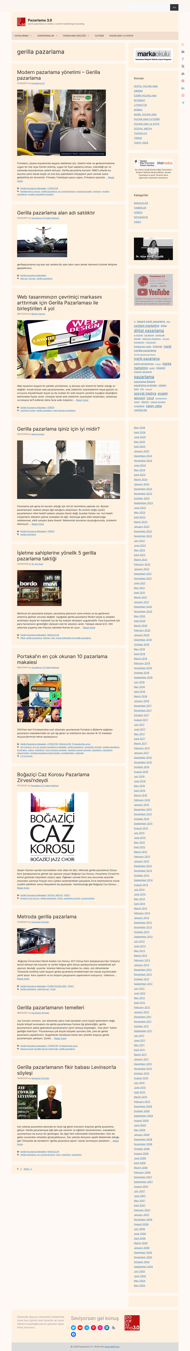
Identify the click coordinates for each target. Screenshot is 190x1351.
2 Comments (26, 756)
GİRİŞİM (138, 91)
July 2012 (139, 988)
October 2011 (141, 1026)
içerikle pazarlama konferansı (145, 355)
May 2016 (139, 786)
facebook (149, 335)
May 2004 (139, 1280)
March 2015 (140, 852)
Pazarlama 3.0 (40, 20)
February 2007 (142, 1210)
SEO (142, 389)
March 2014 (140, 908)
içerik (167, 346)
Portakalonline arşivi (81, 744)
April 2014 (139, 903)
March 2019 (140, 658)
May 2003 (139, 1285)
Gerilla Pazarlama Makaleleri (33, 188)
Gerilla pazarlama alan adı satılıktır (56, 213)
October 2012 (141, 979)
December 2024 (143, 456)
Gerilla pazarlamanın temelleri (50, 1007)
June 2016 (140, 781)
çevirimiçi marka (27, 410)
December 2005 (143, 1252)
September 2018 (143, 677)
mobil (152, 368)
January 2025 (141, 451)
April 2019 (139, 654)
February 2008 (142, 1172)
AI (135, 322)
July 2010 (139, 1082)
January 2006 (142, 1247)
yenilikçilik (140, 410)
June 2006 (140, 1233)
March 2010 (140, 1097)
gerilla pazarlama (49, 191)
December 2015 (143, 809)
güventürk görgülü (92, 747)
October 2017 (141, 715)
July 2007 (139, 1191)
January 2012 (141, 1012)
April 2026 (139, 432)
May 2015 (139, 842)
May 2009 (139, 1130)
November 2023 (143, 493)
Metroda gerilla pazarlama (47, 916)
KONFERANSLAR (46, 35)
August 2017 (141, 720)
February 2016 (142, 800)
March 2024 (140, 479)
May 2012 (139, 998)
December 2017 (143, 705)
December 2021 (143, 573)
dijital (22, 638)
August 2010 (141, 1078)
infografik (165, 339)
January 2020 (141, 635)
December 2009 (143, 1106)
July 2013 (139, 941)
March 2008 (140, 1167)
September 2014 (143, 880)
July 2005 (139, 1271)
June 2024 (140, 465)
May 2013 (139, 951)
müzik (60, 898)
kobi (53, 638)
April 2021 (139, 592)
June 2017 (139, 729)
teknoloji (139, 398)
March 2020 (140, 625)
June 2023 (140, 507)
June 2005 (140, 1276)
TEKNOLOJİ (140, 133)
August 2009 (141, 1120)
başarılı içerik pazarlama (151, 321)
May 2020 (139, 616)
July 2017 (139, 724)
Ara (128, 3)
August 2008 (141, 1153)
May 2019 (139, 649)
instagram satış (142, 346)
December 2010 (143, 1064)
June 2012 (139, 993)
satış (136, 389)
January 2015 (141, 861)
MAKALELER (53, 635)
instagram (151, 342)
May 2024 (139, 470)
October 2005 (142, 1262)
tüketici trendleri (158, 402)
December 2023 (143, 489)
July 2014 (139, 889)
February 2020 (142, 630)
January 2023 (141, 526)
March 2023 (140, 522)
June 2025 (140, 437)
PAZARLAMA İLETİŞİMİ (147, 119)
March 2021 (140, 597)
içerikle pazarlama (111, 747)
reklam (162, 385)
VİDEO (67, 895)
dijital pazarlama (149, 330)
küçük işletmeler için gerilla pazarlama (73, 638)
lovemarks (22, 750)
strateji (163, 393)
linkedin (158, 364)
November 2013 (143, 927)
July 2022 (139, 540)
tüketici (145, 402)
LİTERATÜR (52, 188)
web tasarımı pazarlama (64, 410)
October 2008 (142, 1148)
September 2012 (143, 984)
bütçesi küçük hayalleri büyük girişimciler (39, 1049)
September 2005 (143, 1266)
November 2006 (143, 1219)
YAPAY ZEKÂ (141, 142)
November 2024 (143, 460)
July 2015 (139, 833)
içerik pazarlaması (144, 363)
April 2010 (139, 1092)
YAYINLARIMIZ (21, 35)
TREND (138, 138)
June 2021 (139, 583)
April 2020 (139, 621)
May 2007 (139, 1200)
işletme (46, 638)
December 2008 (143, 1139)
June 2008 (140, 1158)
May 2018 (139, 687)
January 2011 (141, 1059)
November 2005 (143, 1257)
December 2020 (143, 606)
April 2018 (139, 691)
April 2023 (139, 517)
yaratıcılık (79, 753)
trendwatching (161, 398)
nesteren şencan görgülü (79, 750)
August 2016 (141, 771)
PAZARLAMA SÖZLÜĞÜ (74, 35)
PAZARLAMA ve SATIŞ (146, 124)
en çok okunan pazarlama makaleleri (49, 747)
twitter (137, 402)
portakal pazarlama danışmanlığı (45, 753)
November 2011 (142, 1021)
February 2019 (142, 663)
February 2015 (142, 856)
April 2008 (139, 1163)
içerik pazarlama (147, 359)
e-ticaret (138, 335)
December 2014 (143, 866)
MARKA (138, 109)
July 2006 (139, 1229)
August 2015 (141, 828)
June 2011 (139, 1040)
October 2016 (141, 767)
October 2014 (141, 875)
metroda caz (43, 989)
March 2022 (140, 559)
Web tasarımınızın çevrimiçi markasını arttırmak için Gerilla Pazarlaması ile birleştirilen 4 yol (59, 302)
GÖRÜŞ (50, 407)
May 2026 (139, 427)
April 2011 (139, 1049)
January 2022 (141, 569)
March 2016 (140, 795)
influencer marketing (151, 339)
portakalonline (67, 753)
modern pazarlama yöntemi (41, 194)
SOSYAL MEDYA (55, 895)
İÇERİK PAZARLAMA (56, 986)
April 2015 (139, 847)
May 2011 (139, 1045)
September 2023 (143, 503)
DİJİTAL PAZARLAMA (146, 86)
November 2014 (143, 870)
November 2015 (143, 814)
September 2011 (143, 1031)
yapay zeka (154, 406)
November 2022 (143, 536)
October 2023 (142, 498)
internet (157, 346)
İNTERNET (139, 100)
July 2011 (139, 1035)
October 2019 (141, 644)
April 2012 (139, 1002)
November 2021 (143, 578)
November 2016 (143, 762)
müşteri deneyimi (143, 371)
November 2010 (143, 1068)
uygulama (139, 406)
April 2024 (139, 474)
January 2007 (141, 1214)
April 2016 (139, 790)
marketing (39, 750)
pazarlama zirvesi (72, 898)
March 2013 (140, 955)
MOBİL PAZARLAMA (145, 114)
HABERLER (140, 207)
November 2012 (143, 974)
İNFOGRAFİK (141, 217)
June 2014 (140, 894)
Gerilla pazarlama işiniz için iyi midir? (58, 429)
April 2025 (139, 446)
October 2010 (141, 1073)
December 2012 (143, 969)
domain (32, 278)
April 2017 (139, 738)
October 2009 (142, 1111)
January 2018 (141, 701)
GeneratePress (112, 1346)
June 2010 (140, 1087)
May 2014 (139, 899)
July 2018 (139, 682)
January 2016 (141, 804)
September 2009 (143, 1115)
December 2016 (143, 757)
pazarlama (97, 750)
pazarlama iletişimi (144, 381)
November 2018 (143, 668)
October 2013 (141, 932)
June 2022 (140, 545)
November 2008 (143, 1144)
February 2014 (142, 913)
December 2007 (143, 1177)
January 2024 (141, 484)
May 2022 (139, 550)
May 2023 (139, 512)
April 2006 (140, 1238)
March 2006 (141, 1243)
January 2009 (142, 1134)
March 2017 (140, 743)
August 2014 (141, 885)
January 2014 (141, 918)
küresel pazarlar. (84, 191)
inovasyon (139, 342)
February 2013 (142, 960)
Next (28, 1169)
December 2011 (142, 1017)
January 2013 (141, 965)
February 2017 (142, 748)
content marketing (146, 325)
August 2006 (141, 1224)
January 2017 (141, 753)
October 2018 (141, 672)
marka (31, 750)
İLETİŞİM (99, 35)
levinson (97, 191)
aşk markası (26, 747)
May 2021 (139, 588)
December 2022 (143, 531)
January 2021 (141, 602)
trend (150, 398)
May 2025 (139, 441)
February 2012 (142, 1007)
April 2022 (139, 555)
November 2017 (143, 710)
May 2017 (139, 734)
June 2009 (140, 1125)
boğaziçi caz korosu (29, 898)
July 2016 (139, 776)
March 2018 (140, 696)
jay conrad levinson (67, 191)
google (137, 338)
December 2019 (143, 639)
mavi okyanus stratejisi (56, 750)
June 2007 (140, 1196)
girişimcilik (160, 335)
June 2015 (139, 837)
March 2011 (140, 1054)
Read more (82, 400)
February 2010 (142, 1101)
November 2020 (143, 611)
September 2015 (143, 823)
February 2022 (142, 564)
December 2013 (143, 922)
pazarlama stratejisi (145, 385)
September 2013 (143, 936)
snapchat (148, 389)
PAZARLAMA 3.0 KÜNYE (121, 35)
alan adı (23, 278)
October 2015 (141, 819)
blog (168, 322)
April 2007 (139, 1205)
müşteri (160, 368)
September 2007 (143, 1181)
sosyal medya (87, 898)
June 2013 (140, 946)
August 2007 (141, 1186)
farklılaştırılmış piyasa (30, 191)
